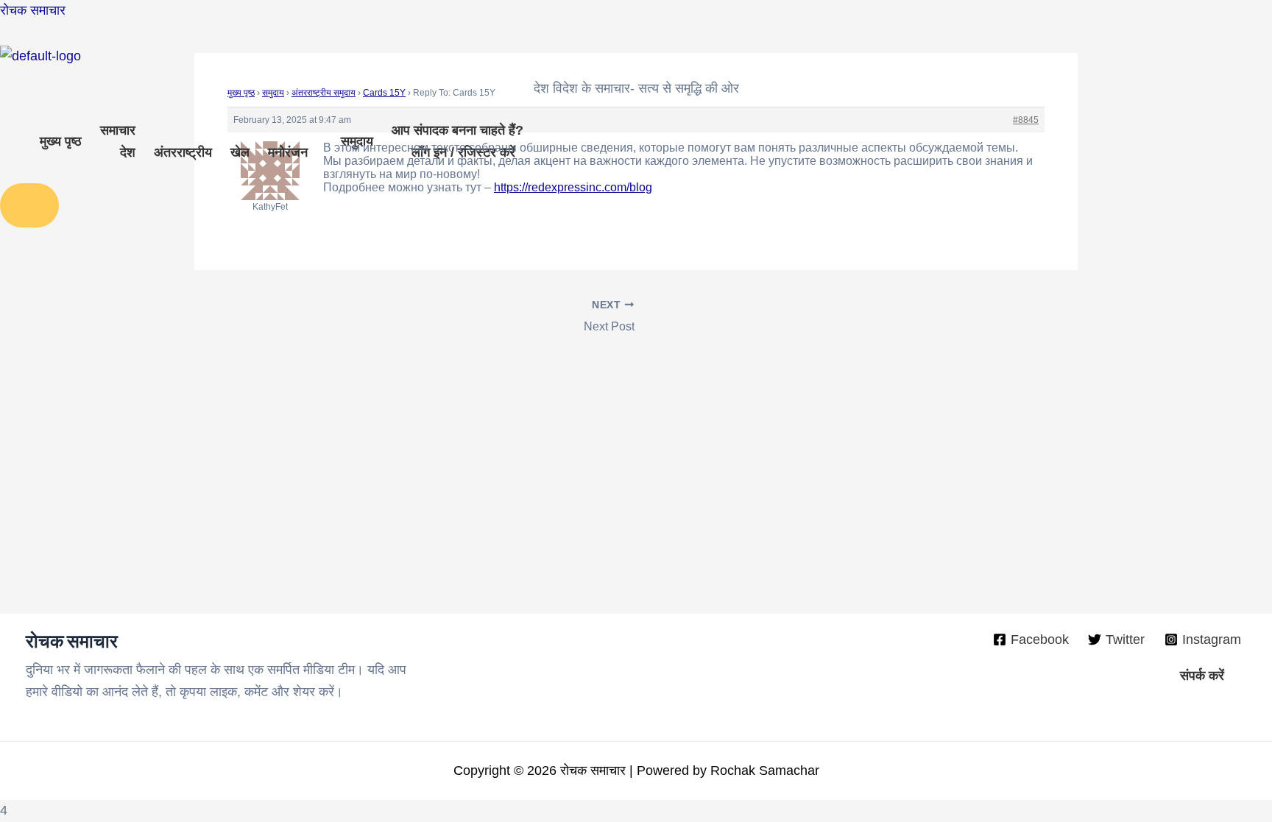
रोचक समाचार (33, 10)
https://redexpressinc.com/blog (573, 187)
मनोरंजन (288, 152)
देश (127, 152)
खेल (240, 152)
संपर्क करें (1202, 675)
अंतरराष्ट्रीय (183, 152)
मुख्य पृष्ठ (61, 141)
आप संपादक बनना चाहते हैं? (457, 130)
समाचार (117, 130)
